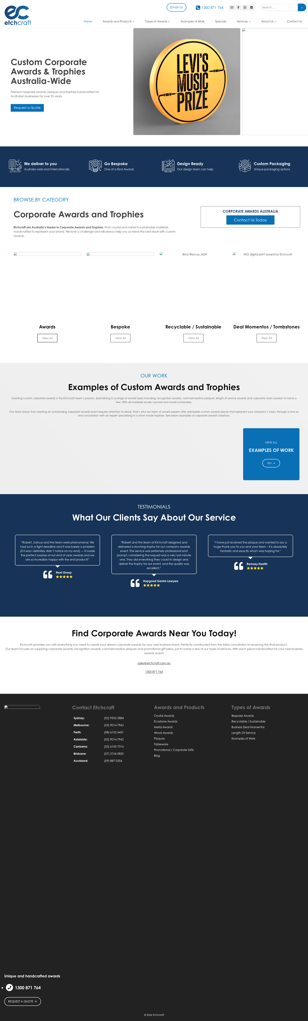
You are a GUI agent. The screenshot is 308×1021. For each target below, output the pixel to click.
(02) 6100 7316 (114, 746)
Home (88, 21)
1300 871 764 (154, 671)
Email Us (176, 7)
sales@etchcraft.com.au (154, 663)
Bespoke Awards (243, 715)
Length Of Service (244, 733)
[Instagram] (245, 7)
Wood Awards (163, 733)
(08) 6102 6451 (114, 732)
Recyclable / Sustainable (248, 721)
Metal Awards (163, 727)
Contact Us (294, 21)
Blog (157, 755)
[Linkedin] (251, 7)
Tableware (161, 744)
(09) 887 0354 (113, 761)
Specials (220, 21)
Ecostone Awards (165, 721)
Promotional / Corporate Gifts (174, 750)
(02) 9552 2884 (114, 718)
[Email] (232, 7)
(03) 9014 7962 (114, 725)
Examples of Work (192, 21)
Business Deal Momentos (248, 727)
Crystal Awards (164, 715)
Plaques (159, 738)
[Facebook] (238, 7)
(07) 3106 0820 (114, 753)
